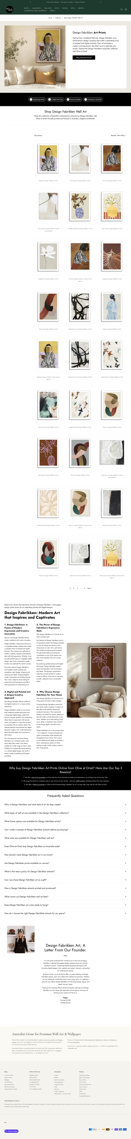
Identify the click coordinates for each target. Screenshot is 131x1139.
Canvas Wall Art (8, 1082)
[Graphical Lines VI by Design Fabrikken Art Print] (80, 354)
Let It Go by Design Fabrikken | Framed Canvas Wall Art (80, 280)
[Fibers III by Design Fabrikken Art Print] (48, 553)
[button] (30, 2)
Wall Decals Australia (9, 1087)
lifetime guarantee (39, 784)
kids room (95, 1046)
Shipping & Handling (84, 1075)
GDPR (80, 1091)
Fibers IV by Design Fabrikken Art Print (80, 475)
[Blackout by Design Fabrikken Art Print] (112, 502)
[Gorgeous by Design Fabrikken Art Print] (112, 256)
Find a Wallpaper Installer (35, 1089)
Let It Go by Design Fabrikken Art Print (112, 181)
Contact (56, 1075)
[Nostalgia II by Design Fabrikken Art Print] (48, 256)
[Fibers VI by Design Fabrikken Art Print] (48, 306)
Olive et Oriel (14, 1127)
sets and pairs (111, 1046)
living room (79, 1046)
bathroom (90, 1046)
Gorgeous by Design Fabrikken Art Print (112, 279)
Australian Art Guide (34, 1084)
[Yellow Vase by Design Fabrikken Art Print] (112, 206)
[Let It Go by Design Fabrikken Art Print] (112, 158)
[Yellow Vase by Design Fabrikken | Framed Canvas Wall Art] (112, 553)
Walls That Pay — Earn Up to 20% (62, 1094)
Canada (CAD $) (12, 1123)
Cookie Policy (82, 1089)
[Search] (121, 9)
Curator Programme (59, 1091)
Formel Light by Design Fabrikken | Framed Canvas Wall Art (48, 230)
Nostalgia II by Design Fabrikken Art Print (48, 279)
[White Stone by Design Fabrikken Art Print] (80, 553)
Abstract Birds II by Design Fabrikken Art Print (80, 427)
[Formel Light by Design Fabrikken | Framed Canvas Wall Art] (48, 206)
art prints (45, 1040)
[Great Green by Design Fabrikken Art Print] (48, 404)
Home (50, 18)
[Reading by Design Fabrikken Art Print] (48, 158)
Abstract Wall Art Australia (10, 1089)
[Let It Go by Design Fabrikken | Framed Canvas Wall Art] (80, 256)
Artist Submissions (58, 1082)
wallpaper (58, 1051)
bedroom (85, 1046)
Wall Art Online (8, 1077)
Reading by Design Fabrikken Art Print (48, 181)
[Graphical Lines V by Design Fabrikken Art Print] (80, 306)
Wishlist (56, 1077)
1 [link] (70, 588)
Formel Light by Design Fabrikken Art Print (80, 181)
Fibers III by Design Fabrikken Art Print (48, 575)
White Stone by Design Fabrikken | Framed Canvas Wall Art (112, 476)
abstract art (106, 1040)
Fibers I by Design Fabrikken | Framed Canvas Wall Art (80, 527)
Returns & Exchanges (84, 1077)
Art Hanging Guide (34, 1082)
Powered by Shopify (26, 1127)
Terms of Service (83, 1087)
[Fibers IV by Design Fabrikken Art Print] (80, 452)
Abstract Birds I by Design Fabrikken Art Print (112, 377)
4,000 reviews (80, 781)
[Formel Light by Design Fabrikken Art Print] (80, 158)
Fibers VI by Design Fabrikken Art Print (48, 329)
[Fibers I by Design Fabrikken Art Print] (112, 404)
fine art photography (75, 1042)
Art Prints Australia (8, 1075)
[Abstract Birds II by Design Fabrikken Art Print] (80, 404)
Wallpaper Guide (33, 1075)
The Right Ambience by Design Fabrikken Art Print (80, 228)
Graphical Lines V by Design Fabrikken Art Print (80, 329)
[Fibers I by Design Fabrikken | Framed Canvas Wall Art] (80, 502)
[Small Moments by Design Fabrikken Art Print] (48, 502)
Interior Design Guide (34, 1080)
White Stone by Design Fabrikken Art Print (80, 575)
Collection (58, 18)
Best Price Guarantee (59, 1080)
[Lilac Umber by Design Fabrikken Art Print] (48, 452)
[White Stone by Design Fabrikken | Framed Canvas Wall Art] (112, 452)
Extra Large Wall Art (9, 1084)
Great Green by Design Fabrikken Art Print (48, 427)
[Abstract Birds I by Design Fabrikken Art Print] (112, 354)
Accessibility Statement (84, 1096)
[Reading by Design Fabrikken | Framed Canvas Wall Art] (48, 354)
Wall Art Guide (33, 1077)
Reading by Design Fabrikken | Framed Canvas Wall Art (48, 378)
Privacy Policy (82, 1080)
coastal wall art (91, 1040)
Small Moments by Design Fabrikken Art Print (48, 525)
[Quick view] (60, 143)
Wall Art (63, 2)
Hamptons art (113, 1040)
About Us (56, 1089)
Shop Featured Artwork (84, 57)
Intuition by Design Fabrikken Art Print (112, 329)
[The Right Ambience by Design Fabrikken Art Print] (80, 206)
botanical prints (99, 1040)
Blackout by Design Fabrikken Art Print (112, 525)
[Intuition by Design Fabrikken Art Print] (112, 306)
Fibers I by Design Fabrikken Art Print (112, 427)
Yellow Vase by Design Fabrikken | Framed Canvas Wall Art (112, 577)
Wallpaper (70, 2)
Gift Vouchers (82, 1082)
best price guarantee (38, 777)
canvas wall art (52, 1040)
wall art (41, 1040)
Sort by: (113, 135)
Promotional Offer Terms (85, 1084)
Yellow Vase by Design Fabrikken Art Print (112, 228)
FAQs (55, 1087)
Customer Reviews (58, 1084)
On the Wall (32, 1087)
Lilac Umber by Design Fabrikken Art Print (48, 475)
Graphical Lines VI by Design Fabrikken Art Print (80, 377)
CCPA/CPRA (82, 1094)
